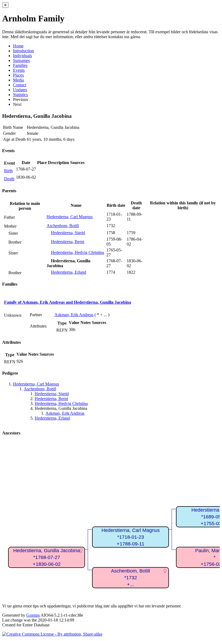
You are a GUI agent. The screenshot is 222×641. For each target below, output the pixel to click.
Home (18, 46)
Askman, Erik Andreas (73, 314)
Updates (20, 89)
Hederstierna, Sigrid (68, 232)
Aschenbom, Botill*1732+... (130, 577)
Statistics (20, 94)
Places (18, 75)
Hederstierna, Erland (68, 272)
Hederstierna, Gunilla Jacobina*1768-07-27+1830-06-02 (46, 557)
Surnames (21, 60)
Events (19, 70)
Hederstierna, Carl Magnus (70, 216)
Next (17, 104)
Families (20, 65)
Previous (20, 99)
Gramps (33, 615)
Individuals (22, 55)
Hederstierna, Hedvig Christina (77, 252)
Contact (19, 85)
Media (18, 80)
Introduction (23, 50)
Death (9, 178)
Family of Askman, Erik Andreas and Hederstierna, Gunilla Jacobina (67, 302)
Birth (8, 170)
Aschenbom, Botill (63, 225)
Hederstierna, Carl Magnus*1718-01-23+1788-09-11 (131, 537)
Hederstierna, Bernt (67, 241)
